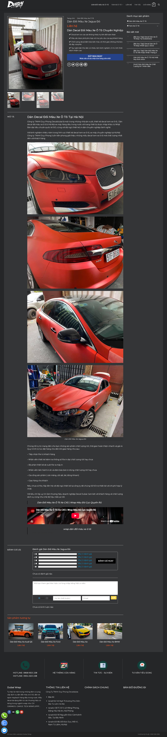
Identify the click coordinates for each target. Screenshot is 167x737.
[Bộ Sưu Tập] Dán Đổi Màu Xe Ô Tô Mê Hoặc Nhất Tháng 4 (145, 52)
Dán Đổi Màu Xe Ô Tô (100, 5)
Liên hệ (129, 5)
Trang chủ (71, 18)
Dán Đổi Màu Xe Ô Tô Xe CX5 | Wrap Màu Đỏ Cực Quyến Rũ (69, 502)
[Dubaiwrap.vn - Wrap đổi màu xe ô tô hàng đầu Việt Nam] (15, 4)
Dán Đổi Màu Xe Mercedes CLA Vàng (80, 643)
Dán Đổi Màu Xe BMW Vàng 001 (110, 643)
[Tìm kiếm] (159, 4)
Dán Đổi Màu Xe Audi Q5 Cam (21, 643)
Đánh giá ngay (105, 561)
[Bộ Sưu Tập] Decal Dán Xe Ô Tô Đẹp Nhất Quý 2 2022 (145, 45)
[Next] (58, 53)
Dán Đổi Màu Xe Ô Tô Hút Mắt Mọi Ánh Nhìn (145, 58)
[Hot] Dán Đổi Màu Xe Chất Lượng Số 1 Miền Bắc (144, 65)
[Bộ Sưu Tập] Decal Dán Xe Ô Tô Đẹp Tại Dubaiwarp (145, 38)
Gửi (113, 598)
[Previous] (13, 53)
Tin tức (137, 5)
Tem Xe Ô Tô (116, 5)
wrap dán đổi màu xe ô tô (77, 529)
